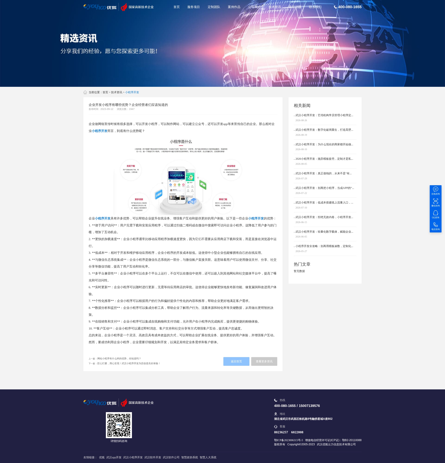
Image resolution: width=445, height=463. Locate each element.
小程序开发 (132, 92)
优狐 (102, 457)
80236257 (281, 432)
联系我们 (315, 7)
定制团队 (214, 7)
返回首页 (236, 361)
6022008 (297, 432)
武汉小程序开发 (133, 457)
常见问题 (295, 7)
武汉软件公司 (171, 457)
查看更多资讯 (264, 361)
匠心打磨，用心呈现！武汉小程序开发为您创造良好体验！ (129, 363)
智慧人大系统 (208, 457)
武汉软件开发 (152, 457)
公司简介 (254, 7)
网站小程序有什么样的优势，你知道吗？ (119, 358)
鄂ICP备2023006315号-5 (288, 440)
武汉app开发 (114, 457)
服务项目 (193, 7)
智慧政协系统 (189, 457)
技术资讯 (275, 7)
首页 (176, 7)
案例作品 (234, 7)
